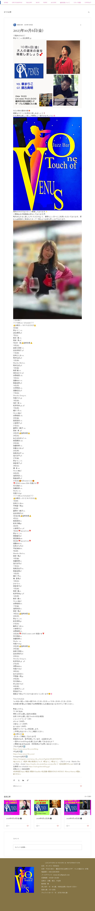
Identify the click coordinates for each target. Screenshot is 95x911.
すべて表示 (88, 796)
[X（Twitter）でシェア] (18, 780)
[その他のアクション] (81, 25)
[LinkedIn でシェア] (23, 780)
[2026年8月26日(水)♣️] (77, 807)
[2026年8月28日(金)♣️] (17, 807)
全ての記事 (7, 12)
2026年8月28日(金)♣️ (14, 818)
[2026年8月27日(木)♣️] (47, 807)
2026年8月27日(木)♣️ (44, 818)
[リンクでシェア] (28, 780)
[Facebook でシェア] (14, 780)
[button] (89, 12)
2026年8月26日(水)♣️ (74, 818)
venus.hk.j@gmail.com (61, 875)
